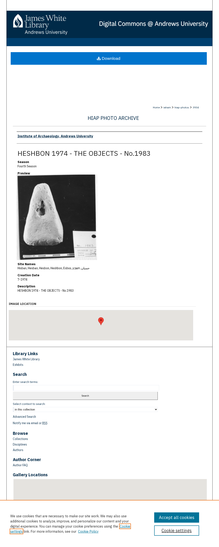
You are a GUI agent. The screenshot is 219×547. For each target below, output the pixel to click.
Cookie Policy (88, 531)
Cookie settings (176, 530)
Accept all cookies (176, 517)
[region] (109, 523)
